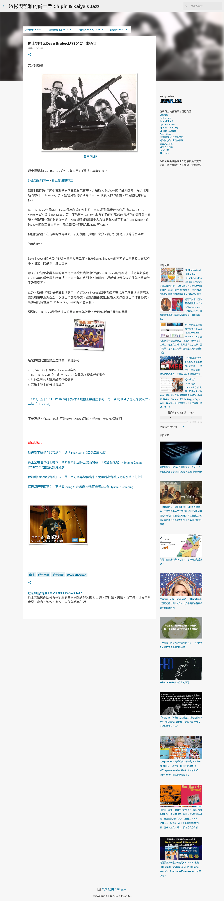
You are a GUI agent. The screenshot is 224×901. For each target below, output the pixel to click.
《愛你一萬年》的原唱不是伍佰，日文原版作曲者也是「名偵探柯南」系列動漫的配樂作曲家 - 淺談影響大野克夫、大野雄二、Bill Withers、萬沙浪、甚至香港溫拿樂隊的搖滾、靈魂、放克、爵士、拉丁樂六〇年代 (181, 819)
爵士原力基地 (166, 143)
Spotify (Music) (168, 130)
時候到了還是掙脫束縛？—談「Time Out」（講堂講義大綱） (68, 453)
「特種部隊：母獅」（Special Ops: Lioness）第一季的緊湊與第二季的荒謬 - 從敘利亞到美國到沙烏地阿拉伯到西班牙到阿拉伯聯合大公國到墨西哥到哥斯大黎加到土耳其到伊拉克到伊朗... (181, 516)
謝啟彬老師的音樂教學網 (171, 140)
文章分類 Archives (34, 30)
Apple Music (166, 134)
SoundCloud (166, 121)
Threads (164, 153)
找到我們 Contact (118, 30)
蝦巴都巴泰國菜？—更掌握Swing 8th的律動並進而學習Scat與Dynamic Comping (80, 487)
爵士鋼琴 (58, 574)
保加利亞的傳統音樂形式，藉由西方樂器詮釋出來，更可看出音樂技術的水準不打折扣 (86, 477)
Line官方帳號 (166, 146)
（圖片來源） (89, 156)
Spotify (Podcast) (169, 127)
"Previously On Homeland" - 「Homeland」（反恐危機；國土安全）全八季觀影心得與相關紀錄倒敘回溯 (181, 603)
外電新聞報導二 (62, 181)
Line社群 (164, 150)
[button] (30, 55)
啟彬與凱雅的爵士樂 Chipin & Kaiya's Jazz (54, 6)
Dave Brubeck (76, 574)
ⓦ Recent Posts (194, 422)
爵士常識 (43, 574)
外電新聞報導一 (38, 181)
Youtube (164, 115)
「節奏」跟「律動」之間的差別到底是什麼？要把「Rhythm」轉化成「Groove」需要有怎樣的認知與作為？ (181, 722)
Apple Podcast (167, 124)
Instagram (165, 118)
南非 (32, 574)
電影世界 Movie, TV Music (91, 30)
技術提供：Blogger (114, 889)
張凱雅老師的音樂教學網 (171, 137)
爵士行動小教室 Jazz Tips (61, 30)
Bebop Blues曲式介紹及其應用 (174, 682)
